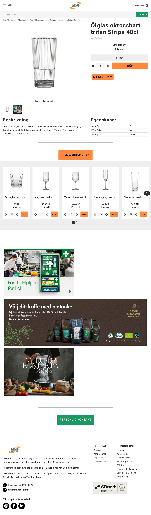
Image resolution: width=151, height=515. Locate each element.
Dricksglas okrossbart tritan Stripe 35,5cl (25, 197)
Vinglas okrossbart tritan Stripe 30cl (82, 197)
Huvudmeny (12, 20)
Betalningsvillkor (125, 461)
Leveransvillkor (124, 457)
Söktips (120, 465)
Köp (130, 66)
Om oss (97, 450)
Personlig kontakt (75, 420)
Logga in (142, 14)
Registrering (122, 476)
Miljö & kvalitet (100, 457)
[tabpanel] (16, 193)
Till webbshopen (75, 155)
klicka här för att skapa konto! (63, 467)
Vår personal (99, 454)
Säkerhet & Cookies (126, 472)
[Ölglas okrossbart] (44, 62)
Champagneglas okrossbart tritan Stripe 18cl (116, 197)
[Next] (147, 193)
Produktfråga (102, 77)
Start (4, 20)
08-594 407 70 (18, 485)
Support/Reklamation (127, 469)
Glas (31, 20)
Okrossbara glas (41, 20)
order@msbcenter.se (31, 477)
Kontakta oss (99, 461)
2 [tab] (77, 222)
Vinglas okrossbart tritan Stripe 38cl (52, 197)
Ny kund (120, 450)
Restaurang (23, 20)
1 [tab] (73, 222)
